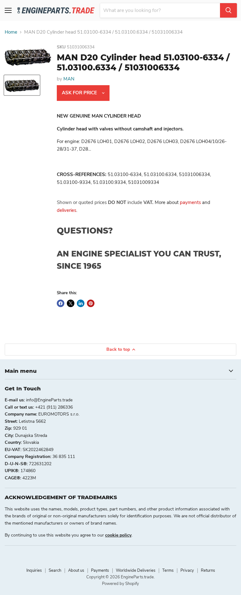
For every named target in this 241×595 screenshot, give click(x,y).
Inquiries (34, 570)
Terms (168, 570)
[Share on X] (70, 303)
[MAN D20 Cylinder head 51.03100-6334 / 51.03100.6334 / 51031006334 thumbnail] (22, 85)
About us (76, 570)
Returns (208, 570)
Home (11, 32)
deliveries (66, 210)
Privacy (187, 570)
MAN (68, 79)
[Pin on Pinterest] (90, 303)
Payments (100, 570)
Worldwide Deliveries (135, 570)
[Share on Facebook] (60, 303)
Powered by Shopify (120, 584)
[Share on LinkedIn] (80, 303)
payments (190, 202)
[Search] (228, 10)
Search (55, 570)
